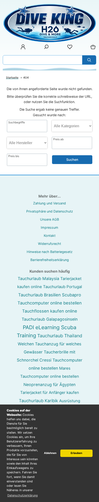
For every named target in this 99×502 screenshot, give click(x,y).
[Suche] (45, 48)
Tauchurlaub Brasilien (39, 294)
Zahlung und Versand (49, 203)
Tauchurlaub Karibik (38, 400)
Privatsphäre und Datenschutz (49, 211)
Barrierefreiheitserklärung (49, 260)
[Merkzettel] (68, 48)
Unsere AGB (49, 219)
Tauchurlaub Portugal (62, 286)
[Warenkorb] (92, 48)
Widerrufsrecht (49, 244)
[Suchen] (89, 59)
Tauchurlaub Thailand (59, 335)
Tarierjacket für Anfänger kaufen (49, 392)
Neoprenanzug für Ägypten (49, 384)
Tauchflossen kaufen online (49, 310)
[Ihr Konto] (21, 48)
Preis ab (58, 139)
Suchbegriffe (16, 122)
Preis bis (13, 156)
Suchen (72, 159)
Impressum (49, 227)
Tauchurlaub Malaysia (38, 278)
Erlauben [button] (76, 453)
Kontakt (49, 235)
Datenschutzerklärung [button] (22, 495)
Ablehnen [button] (50, 453)
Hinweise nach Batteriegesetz (50, 252)
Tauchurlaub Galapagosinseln (50, 319)
